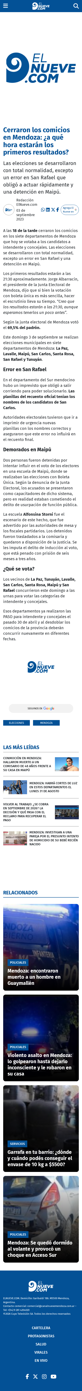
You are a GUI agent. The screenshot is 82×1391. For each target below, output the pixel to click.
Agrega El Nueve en (68, 209)
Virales (41, 1352)
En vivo (41, 1360)
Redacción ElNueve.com (26, 202)
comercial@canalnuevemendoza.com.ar (50, 1306)
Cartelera (41, 1328)
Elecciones (16, 723)
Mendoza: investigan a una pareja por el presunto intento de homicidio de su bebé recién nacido (54, 838)
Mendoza (46, 723)
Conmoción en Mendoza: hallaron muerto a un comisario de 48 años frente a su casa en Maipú (27, 764)
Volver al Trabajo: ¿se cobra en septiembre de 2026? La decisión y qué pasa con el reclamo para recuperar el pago (25, 812)
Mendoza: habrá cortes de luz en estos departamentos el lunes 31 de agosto (53, 787)
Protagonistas (41, 1336)
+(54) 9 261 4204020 (18, 1309)
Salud (41, 1344)
